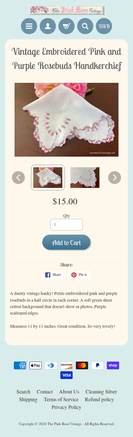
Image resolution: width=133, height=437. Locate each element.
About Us (69, 391)
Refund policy (99, 399)
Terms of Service (61, 399)
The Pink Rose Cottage (64, 423)
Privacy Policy (66, 406)
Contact (45, 391)
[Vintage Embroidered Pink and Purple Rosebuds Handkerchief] (48, 177)
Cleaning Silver (101, 391)
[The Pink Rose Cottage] (66, 10)
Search (23, 391)
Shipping (28, 399)
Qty (66, 215)
